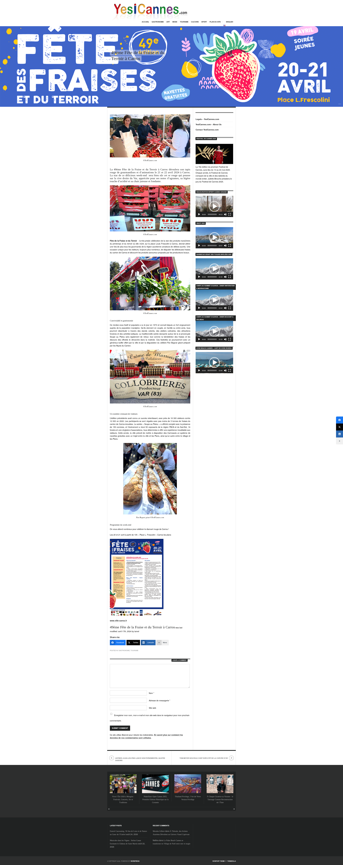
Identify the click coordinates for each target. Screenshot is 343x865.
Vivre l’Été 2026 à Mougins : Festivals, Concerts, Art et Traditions (123, 799)
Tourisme (184, 22)
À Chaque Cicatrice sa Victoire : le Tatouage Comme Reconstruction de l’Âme (220, 799)
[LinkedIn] (339, 433)
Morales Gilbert (159, 831)
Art (168, 22)
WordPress (135, 861)
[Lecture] (199, 214)
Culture (195, 22)
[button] (214, 206)
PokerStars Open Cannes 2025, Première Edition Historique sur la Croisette (155, 799)
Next (234, 809)
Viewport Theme (218, 861)
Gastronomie (158, 22)
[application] (214, 206)
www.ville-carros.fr (118, 620)
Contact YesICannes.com (207, 129)
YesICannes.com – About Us (208, 124)
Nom (151, 693)
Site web (152, 708)
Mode (174, 22)
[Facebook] (339, 420)
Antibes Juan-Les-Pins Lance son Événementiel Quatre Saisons (140, 759)
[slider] (212, 214)
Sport (204, 22)
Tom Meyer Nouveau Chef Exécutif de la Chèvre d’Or (204, 758)
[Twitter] (339, 427)
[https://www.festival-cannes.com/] (214, 154)
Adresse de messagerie (159, 700)
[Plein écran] (229, 214)
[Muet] (225, 214)
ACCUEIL (145, 22)
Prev (109, 809)
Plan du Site (215, 22)
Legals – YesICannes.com (207, 119)
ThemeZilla (231, 861)
